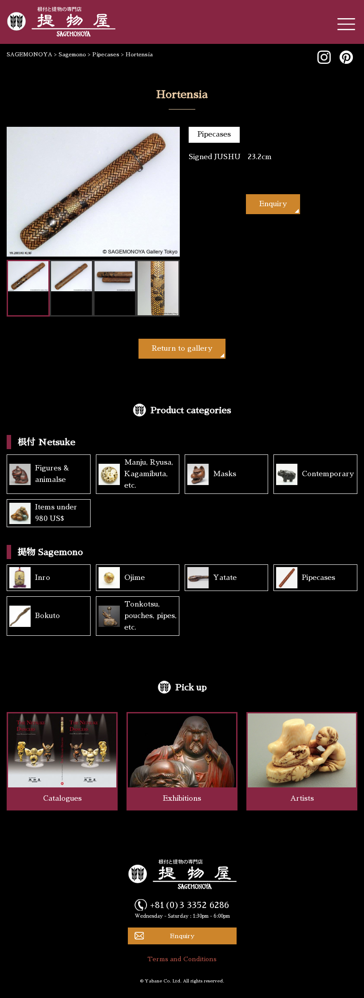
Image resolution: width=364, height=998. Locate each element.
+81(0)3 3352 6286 (189, 904)
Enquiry (273, 203)
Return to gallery (182, 348)
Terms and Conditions (182, 959)
